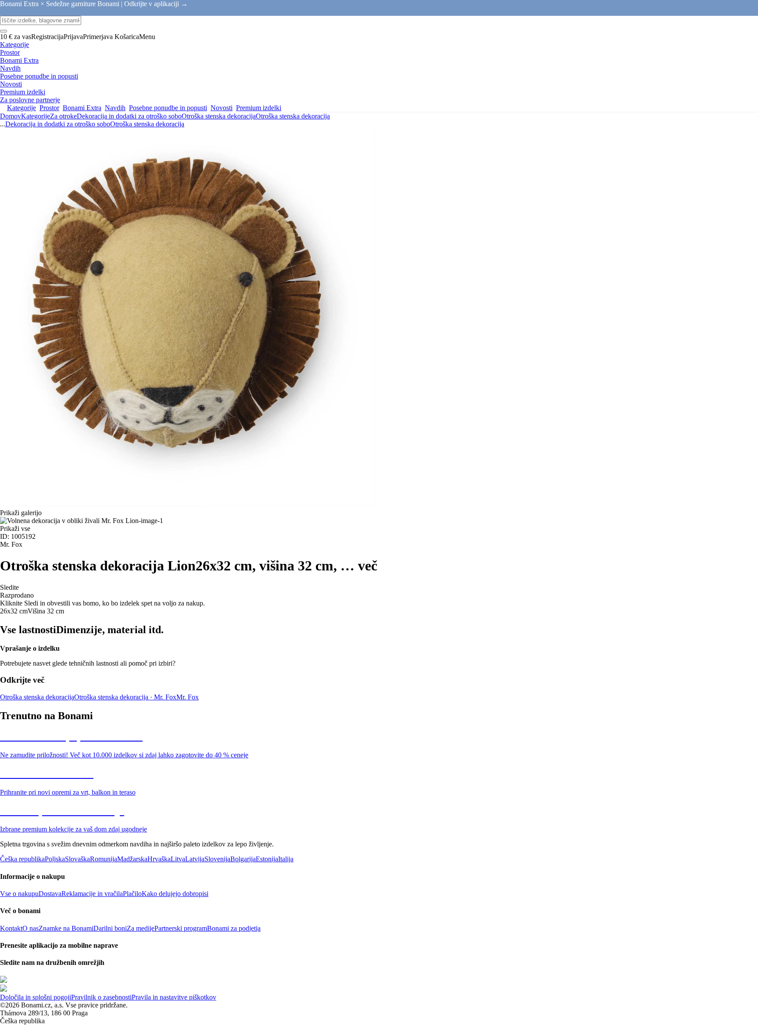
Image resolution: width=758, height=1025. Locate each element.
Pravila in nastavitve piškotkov (174, 997)
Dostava (50, 893)
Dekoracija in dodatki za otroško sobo (129, 116)
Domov (10, 116)
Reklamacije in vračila (92, 893)
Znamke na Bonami (66, 928)
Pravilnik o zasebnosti (101, 997)
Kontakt (11, 928)
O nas (30, 928)
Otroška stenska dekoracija (293, 116)
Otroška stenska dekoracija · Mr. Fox (125, 697)
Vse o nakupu (19, 893)
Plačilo (132, 893)
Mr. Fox (187, 697)
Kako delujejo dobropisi (175, 893)
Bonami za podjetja (234, 928)
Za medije (140, 928)
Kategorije (35, 116)
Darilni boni (110, 928)
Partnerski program (180, 928)
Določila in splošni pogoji (35, 997)
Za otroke (63, 116)
